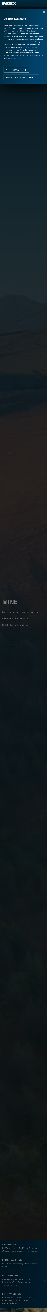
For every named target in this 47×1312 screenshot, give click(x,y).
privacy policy (16, 58)
